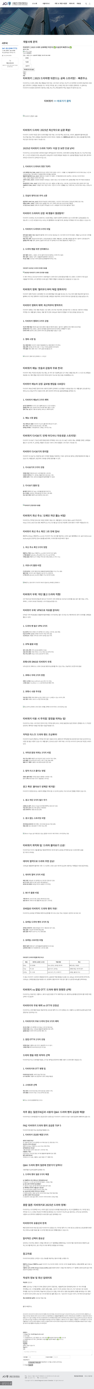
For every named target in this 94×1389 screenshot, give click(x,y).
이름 (25, 1357)
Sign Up (90, 7)
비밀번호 (49, 1357)
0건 (28, 55)
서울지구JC (46, 3)
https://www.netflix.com (43, 1268)
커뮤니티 (71, 3)
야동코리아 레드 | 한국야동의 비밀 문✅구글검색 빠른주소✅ (43, 1339)
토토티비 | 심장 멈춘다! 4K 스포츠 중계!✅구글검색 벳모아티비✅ (44, 1337)
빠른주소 (66, 137)
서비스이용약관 (88, 1376)
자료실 (79, 3)
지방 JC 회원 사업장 (61, 3)
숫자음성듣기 (32, 1362)
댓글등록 (30, 1365)
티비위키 (48, 101)
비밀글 (26, 1365)
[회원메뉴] (89, 3)
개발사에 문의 (10, 64)
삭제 (24, 74)
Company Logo (15, 4)
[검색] (86, 3)
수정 (24, 72)
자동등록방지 (26, 1360)
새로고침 (38, 1362)
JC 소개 (34, 3)
